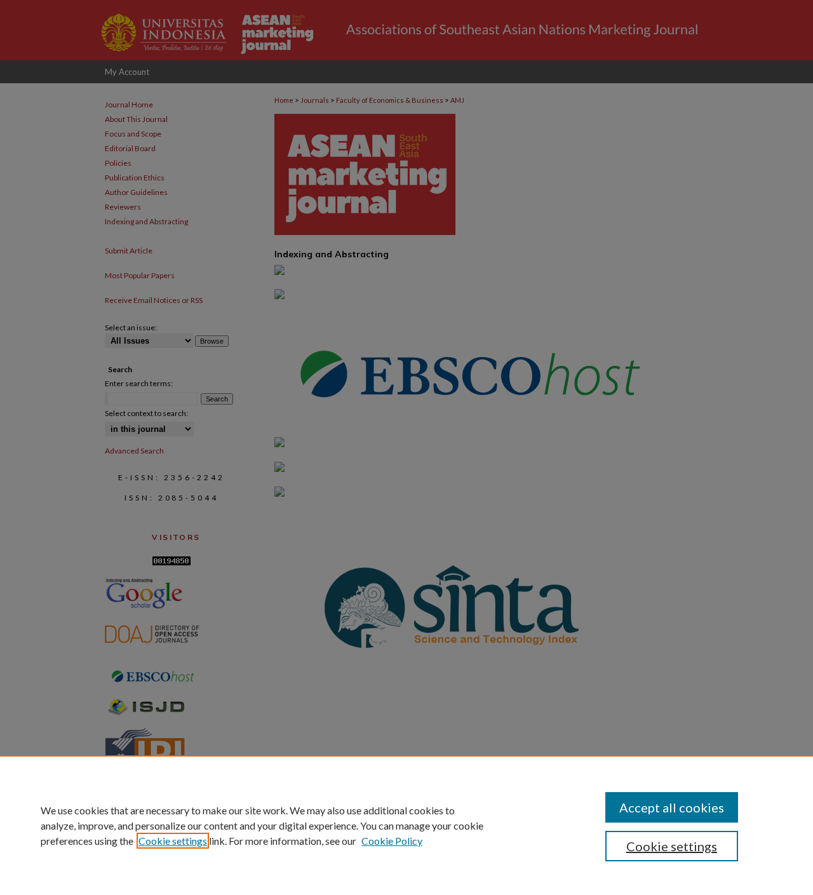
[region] (406, 825)
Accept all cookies (671, 807)
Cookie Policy (391, 841)
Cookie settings (172, 841)
